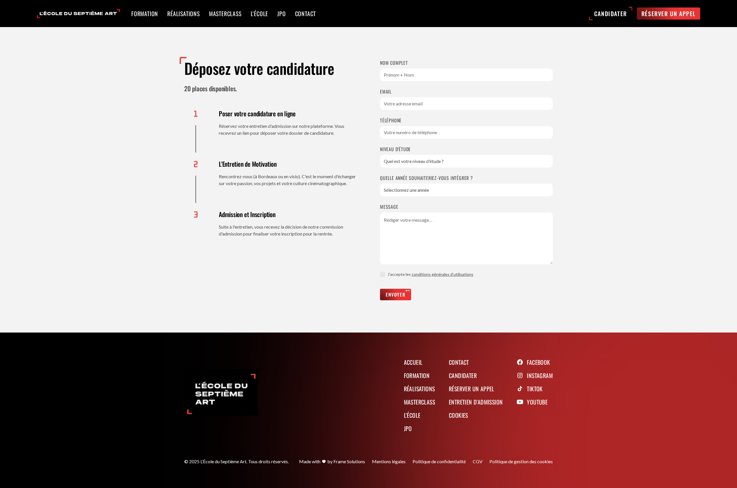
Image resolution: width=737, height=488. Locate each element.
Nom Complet (394, 62)
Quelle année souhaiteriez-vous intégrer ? (426, 177)
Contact (459, 362)
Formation (417, 375)
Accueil (413, 362)
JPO (408, 428)
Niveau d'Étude (395, 149)
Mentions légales (389, 461)
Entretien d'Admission (476, 402)
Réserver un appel (471, 388)
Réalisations (419, 388)
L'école (412, 415)
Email (386, 91)
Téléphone (391, 120)
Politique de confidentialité (439, 461)
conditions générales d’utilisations (442, 274)
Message (389, 206)
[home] (78, 13)
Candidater (463, 375)
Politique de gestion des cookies (521, 461)
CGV (478, 461)
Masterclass (419, 402)
